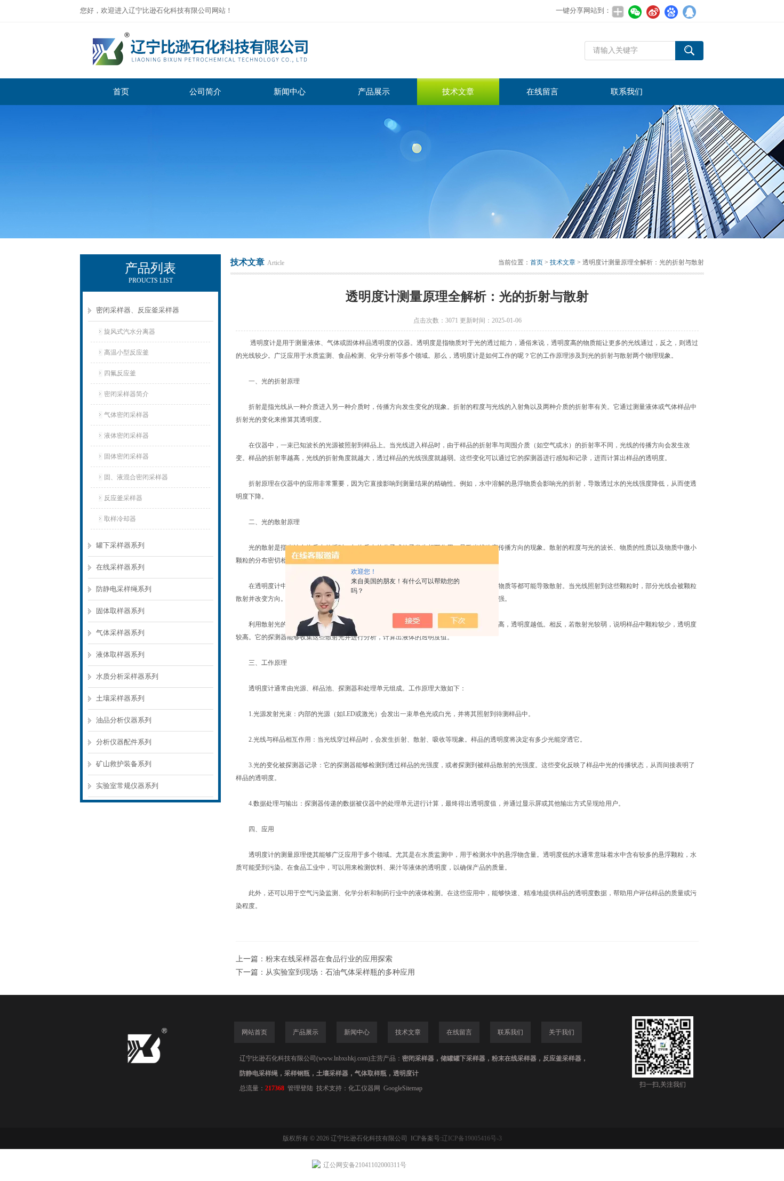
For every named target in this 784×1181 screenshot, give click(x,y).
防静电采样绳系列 (123, 589)
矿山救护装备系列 (123, 764)
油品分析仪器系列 (123, 720)
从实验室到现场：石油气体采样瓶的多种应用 (340, 972)
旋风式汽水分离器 (129, 331)
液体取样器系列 (120, 654)
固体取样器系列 (120, 611)
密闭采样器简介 (126, 394)
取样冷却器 (120, 519)
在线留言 (542, 91)
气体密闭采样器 (126, 415)
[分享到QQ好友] (689, 11)
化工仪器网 (364, 1088)
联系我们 (627, 91)
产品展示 (374, 91)
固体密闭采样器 (126, 456)
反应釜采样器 (123, 498)
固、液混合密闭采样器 (136, 477)
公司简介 (205, 91)
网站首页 (254, 1032)
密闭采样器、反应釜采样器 (137, 310)
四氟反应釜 (120, 373)
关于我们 (561, 1032)
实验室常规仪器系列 (127, 786)
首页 (121, 91)
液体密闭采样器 (126, 435)
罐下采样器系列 (120, 545)
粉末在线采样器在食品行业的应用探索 (329, 959)
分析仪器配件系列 (123, 742)
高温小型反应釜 (126, 352)
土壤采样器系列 (120, 698)
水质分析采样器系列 (127, 676)
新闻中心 (290, 91)
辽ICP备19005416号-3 (472, 1138)
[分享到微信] (634, 11)
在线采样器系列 (120, 567)
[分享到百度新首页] (670, 11)
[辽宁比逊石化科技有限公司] (240, 50)
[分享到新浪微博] (652, 11)
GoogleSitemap (402, 1088)
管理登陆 (300, 1088)
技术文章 (458, 91)
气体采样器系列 (120, 633)
